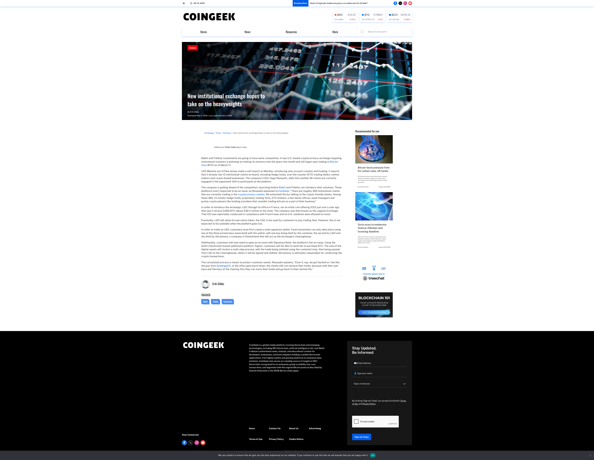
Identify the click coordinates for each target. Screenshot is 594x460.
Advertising (315, 428)
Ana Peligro (364, 247)
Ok (372, 455)
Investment (228, 301)
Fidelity (215, 301)
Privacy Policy (276, 439)
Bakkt (282, 187)
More (335, 31)
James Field (364, 187)
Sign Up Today (362, 437)
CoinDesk (283, 191)
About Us (293, 428)
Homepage (209, 133)
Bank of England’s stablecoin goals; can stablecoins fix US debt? (339, 3)
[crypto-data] (345, 16)
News (247, 31)
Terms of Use (256, 439)
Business (192, 47)
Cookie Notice (296, 439)
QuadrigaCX (224, 265)
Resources (291, 31)
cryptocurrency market (251, 194)
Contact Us (274, 428)
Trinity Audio (230, 147)
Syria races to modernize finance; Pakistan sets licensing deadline (372, 228)
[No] (590, 455)
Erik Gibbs (194, 112)
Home (203, 31)
